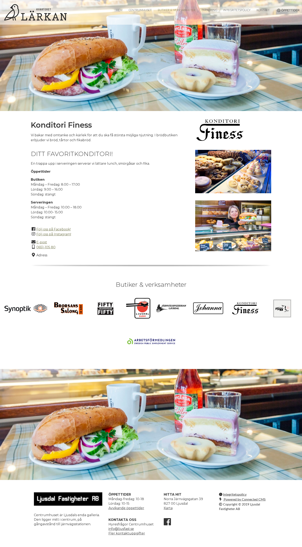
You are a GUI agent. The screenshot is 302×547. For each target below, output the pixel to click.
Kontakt (263, 10)
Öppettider (290, 10)
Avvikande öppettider (126, 508)
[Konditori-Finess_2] (233, 225)
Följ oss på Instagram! (53, 234)
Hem (119, 10)
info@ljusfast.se (121, 529)
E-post (41, 242)
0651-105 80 (45, 247)
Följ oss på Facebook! (53, 229)
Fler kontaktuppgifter (126, 533)
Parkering (209, 10)
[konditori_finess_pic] (233, 171)
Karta (168, 508)
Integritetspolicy (236, 10)
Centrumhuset (140, 10)
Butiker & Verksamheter (176, 10)
